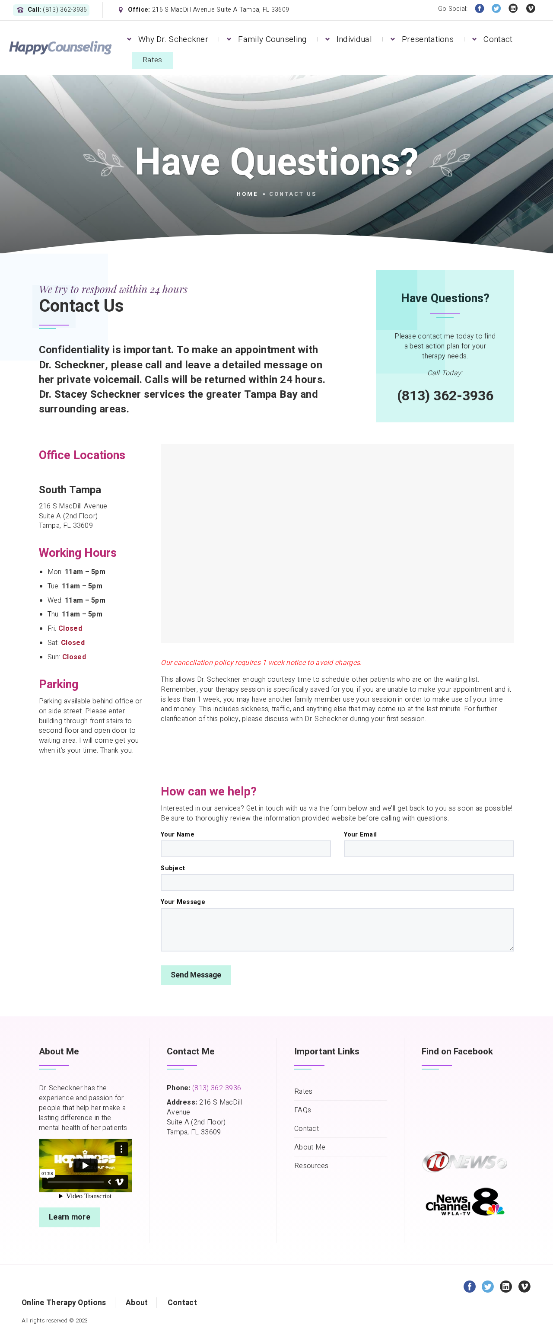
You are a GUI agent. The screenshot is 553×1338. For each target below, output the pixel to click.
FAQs (302, 1110)
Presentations (428, 39)
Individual (354, 39)
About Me (309, 1148)
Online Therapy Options (64, 1302)
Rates (152, 59)
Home (247, 194)
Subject (173, 868)
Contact (497, 39)
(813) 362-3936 (216, 1088)
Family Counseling (272, 39)
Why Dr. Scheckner (173, 39)
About (137, 1302)
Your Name (177, 834)
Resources (311, 1166)
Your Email (360, 834)
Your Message (183, 902)
